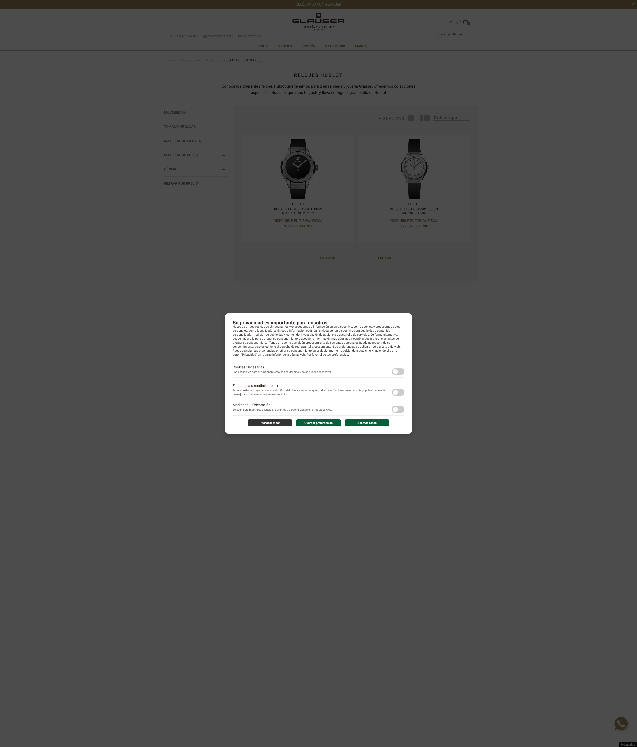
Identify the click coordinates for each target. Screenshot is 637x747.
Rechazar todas (270, 423)
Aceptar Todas (367, 423)
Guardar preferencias (318, 423)
